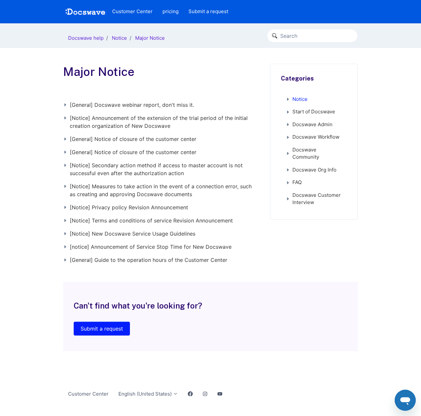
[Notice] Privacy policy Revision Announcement (129, 207)
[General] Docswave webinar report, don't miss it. (132, 105)
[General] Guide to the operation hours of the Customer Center (148, 260)
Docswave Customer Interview (316, 199)
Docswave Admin (312, 124)
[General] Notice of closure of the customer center (133, 139)
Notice (119, 38)
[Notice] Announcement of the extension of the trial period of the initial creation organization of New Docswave (159, 122)
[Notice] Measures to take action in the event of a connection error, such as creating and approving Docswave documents (161, 190)
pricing (170, 11)
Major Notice (150, 38)
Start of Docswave (313, 111)
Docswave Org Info (314, 170)
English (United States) (145, 394)
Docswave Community (305, 153)
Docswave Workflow (315, 137)
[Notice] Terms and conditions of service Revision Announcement (151, 220)
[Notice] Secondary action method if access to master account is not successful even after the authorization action (156, 169)
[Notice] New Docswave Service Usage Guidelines (132, 233)
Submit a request (208, 11)
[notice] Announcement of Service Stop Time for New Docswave (151, 246)
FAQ (297, 182)
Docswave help (86, 38)
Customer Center (132, 11)
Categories (297, 78)
